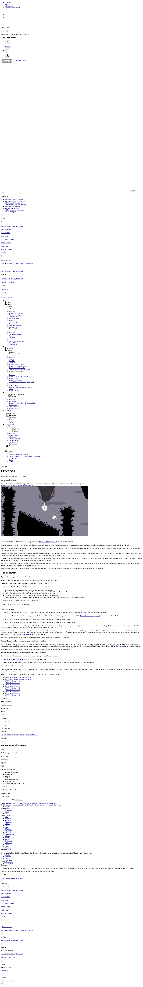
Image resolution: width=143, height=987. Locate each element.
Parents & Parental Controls (9, 803)
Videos (11, 423)
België (7, 806)
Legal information (16, 805)
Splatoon (3, 252)
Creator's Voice (13, 440)
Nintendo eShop (44, 542)
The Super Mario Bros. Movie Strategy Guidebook (24, 456)
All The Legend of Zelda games (14, 210)
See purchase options (19, 60)
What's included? (14, 401)
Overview (8, 2)
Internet (28, 735)
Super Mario (4, 236)
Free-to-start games (14, 322)
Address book (9, 6)
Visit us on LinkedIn (7, 297)
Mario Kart (4, 246)
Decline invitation (6, 878)
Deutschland (8, 810)
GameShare (12, 362)
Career (11, 460)
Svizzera (7, 858)
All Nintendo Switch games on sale (15, 205)
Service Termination (28, 805)
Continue (8, 856)
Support (20, 803)
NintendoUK (5, 289)
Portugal (7, 834)
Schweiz (7, 855)
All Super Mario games (12, 208)
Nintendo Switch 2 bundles (17, 368)
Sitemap (11, 461)
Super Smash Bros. (7, 249)
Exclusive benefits (14, 406)
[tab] (71, 800)
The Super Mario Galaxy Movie (18, 454)
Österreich (8, 850)
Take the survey (17, 878)
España (7, 812)
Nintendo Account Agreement (90, 616)
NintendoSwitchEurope (8, 282)
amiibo (11, 389)
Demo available (20, 735)
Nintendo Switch (6, 229)
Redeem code (13, 345)
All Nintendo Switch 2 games (14, 199)
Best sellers (12, 338)
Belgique (7, 820)
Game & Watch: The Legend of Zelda (20, 387)
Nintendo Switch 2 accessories (18, 366)
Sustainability (52, 805)
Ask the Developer (14, 438)
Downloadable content (8, 735)
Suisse (7, 837)
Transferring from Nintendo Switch (19, 369)
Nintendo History (14, 390)
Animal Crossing (6, 243)
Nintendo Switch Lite (15, 380)
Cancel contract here (41, 805)
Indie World (12, 437)
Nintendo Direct (13, 435)
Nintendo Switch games (16, 315)
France (7, 813)
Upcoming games (14, 318)
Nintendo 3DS (5, 233)
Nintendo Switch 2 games (16, 313)
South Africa (8, 832)
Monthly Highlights (15, 334)
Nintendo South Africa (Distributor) (12, 226)
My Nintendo (13, 458)
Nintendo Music (13, 408)
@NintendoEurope (6, 260)
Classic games (13, 405)
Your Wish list (13, 343)
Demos (11, 320)
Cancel (3, 856)
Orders (7, 4)
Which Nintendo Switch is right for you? (21, 382)
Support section (26, 634)
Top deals (11, 336)
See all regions (9, 863)
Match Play (34, 735)
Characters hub (13, 327)
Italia (6, 817)
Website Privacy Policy (49, 803)
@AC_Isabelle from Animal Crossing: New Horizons (17, 263)
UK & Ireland (9, 862)
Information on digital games (17, 341)
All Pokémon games (11, 212)
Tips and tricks (13, 442)
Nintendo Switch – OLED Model (19, 376)
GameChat (12, 361)
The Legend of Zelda (7, 239)
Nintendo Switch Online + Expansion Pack (22, 403)
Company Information (30, 803)
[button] (73, 302)
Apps (10, 421)
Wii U (8, 476)
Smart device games (15, 325)
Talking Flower (13, 385)
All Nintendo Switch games (13, 203)
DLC (10, 323)
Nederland (8, 848)
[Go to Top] (71, 465)
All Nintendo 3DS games (12, 206)
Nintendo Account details (12, 7)
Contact (58, 805)
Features (11, 359)
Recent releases (13, 316)
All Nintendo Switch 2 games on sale (16, 201)
